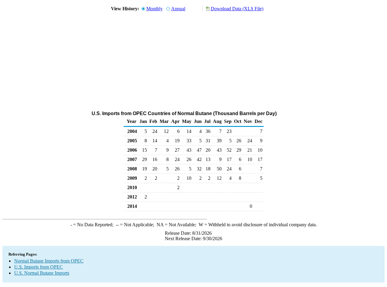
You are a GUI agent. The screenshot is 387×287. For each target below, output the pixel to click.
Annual (178, 8)
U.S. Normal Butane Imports (41, 273)
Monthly (154, 8)
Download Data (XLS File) (237, 8)
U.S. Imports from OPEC (38, 266)
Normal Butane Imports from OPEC (48, 260)
